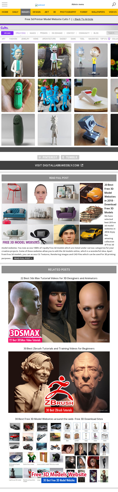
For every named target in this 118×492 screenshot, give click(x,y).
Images (26, 11)
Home (5, 11)
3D (54, 11)
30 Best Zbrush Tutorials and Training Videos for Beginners (59, 348)
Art (47, 11)
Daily (15, 11)
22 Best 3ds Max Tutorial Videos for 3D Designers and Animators (59, 278)
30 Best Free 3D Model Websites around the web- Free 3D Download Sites (59, 419)
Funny (83, 11)
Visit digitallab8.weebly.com (57, 165)
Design (37, 11)
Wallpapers (98, 11)
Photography (68, 11)
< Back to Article (83, 19)
